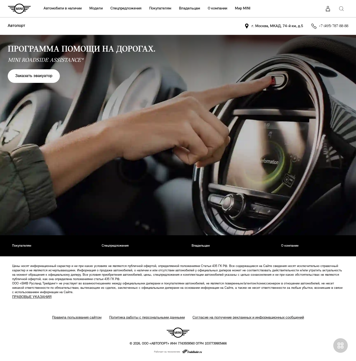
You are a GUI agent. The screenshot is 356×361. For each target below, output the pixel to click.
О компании (217, 8)
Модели (96, 8)
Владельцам (189, 8)
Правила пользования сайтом (76, 318)
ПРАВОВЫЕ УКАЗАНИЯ (32, 297)
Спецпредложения (125, 8)
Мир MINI (242, 8)
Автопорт (16, 26)
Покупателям (160, 8)
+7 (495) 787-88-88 (333, 26)
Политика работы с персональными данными (147, 318)
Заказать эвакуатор (33, 76)
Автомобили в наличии (63, 8)
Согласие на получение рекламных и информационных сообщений (248, 318)
